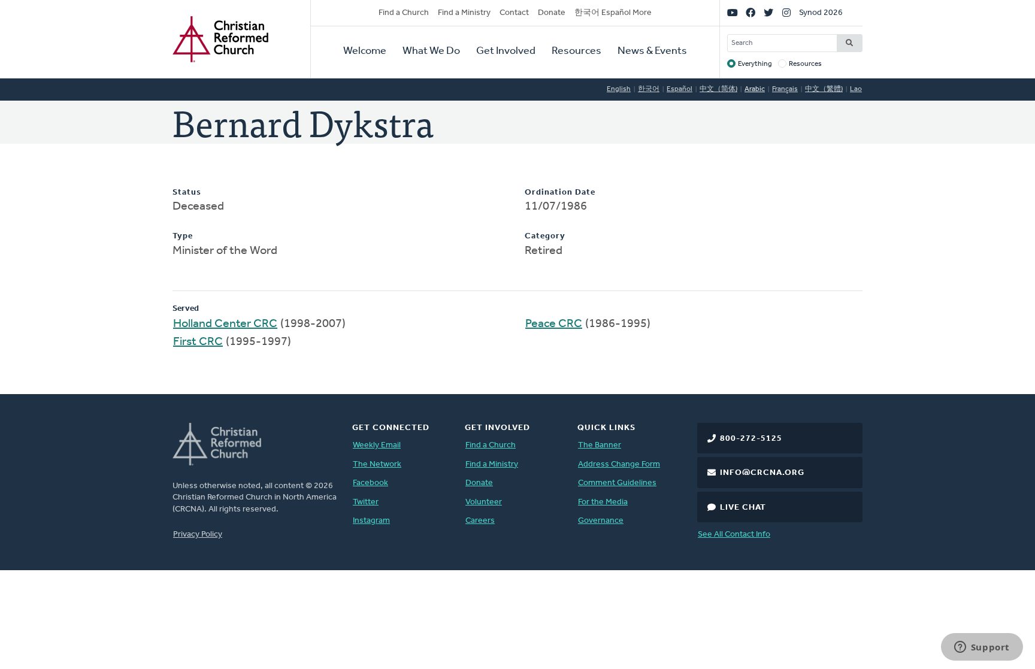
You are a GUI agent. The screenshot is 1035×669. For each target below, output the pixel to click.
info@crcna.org (762, 472)
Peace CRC (553, 324)
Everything (755, 64)
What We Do (431, 51)
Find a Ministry (464, 12)
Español (679, 89)
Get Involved (505, 51)
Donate (551, 12)
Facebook (370, 483)
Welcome (364, 51)
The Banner (599, 445)
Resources (576, 51)
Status (186, 192)
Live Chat (743, 507)
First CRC (198, 342)
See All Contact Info (734, 534)
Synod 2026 (821, 12)
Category (545, 236)
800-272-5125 (751, 438)
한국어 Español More (613, 12)
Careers (480, 520)
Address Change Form (619, 464)
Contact (514, 12)
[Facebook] (750, 13)
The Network (377, 464)
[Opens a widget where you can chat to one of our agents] (981, 648)
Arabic (755, 89)
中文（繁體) (824, 89)
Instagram (371, 520)
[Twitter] (768, 13)
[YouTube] (732, 13)
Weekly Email (377, 445)
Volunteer (483, 502)
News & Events (652, 51)
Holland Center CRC (225, 324)
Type (182, 236)
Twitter (366, 502)
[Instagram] (786, 13)
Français (785, 89)
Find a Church (404, 12)
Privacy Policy (197, 534)
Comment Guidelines (617, 483)
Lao (856, 89)
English (619, 89)
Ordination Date (560, 192)
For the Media (603, 502)
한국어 (648, 89)
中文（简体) (718, 89)
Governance (601, 520)
